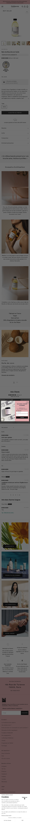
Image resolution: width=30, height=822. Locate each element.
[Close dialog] (27, 402)
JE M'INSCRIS (22, 417)
